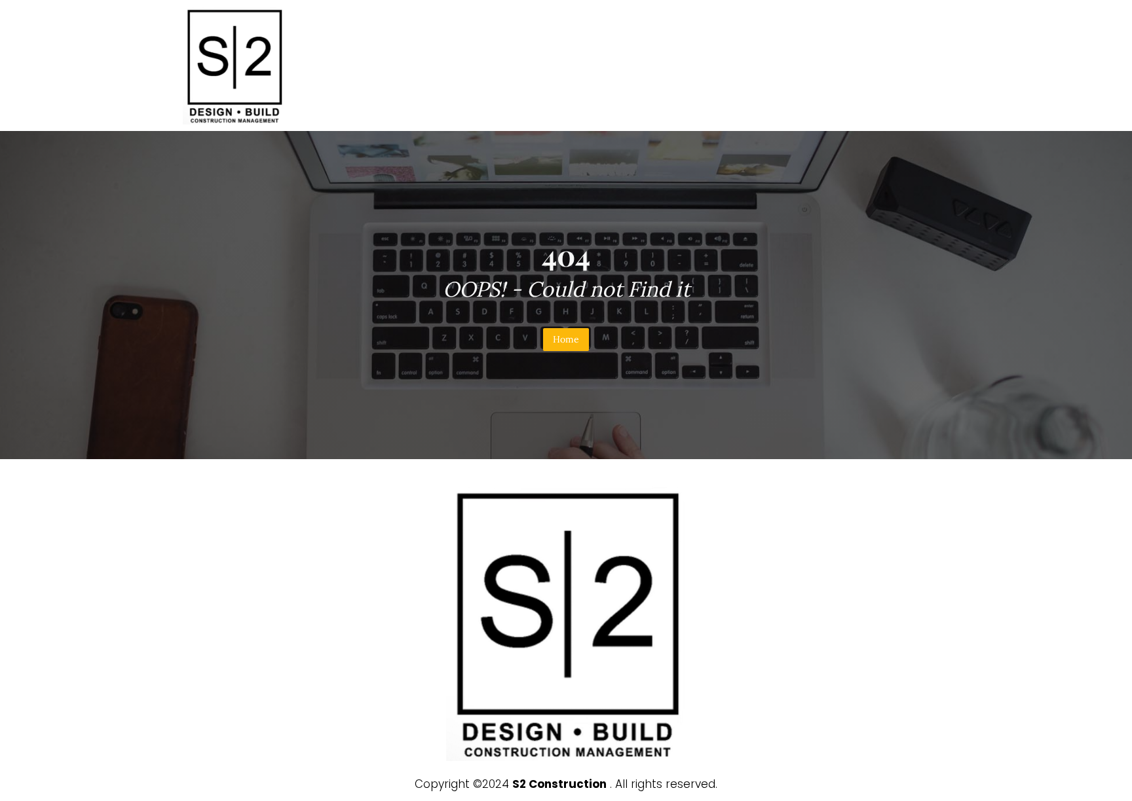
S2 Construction (559, 784)
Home (566, 339)
